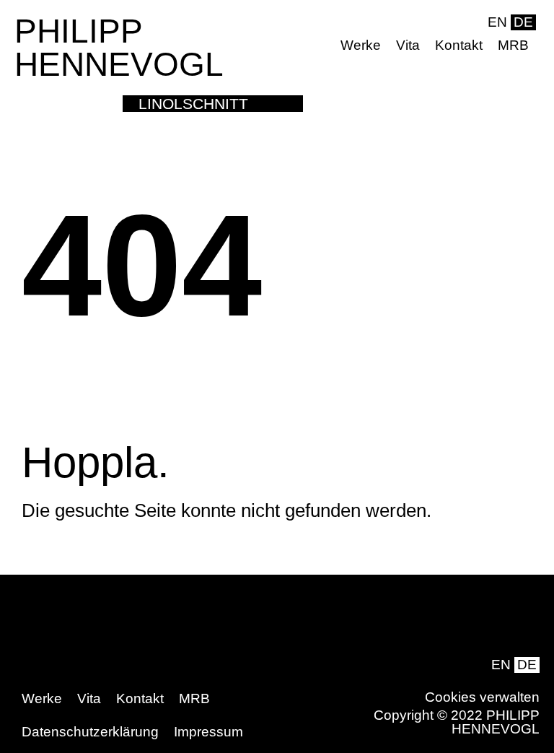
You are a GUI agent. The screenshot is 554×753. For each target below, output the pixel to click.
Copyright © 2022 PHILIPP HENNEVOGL (457, 722)
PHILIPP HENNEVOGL (119, 47)
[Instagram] (525, 64)
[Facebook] (503, 64)
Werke (360, 45)
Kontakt (459, 45)
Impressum (208, 731)
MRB (513, 45)
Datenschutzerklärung (90, 731)
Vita (408, 45)
